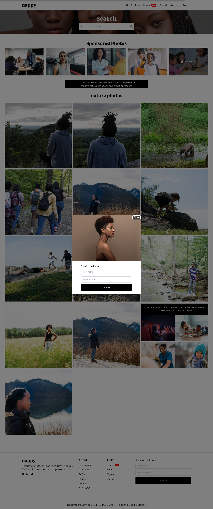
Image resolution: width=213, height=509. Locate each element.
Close (137, 217)
